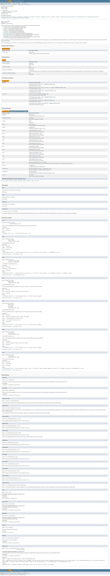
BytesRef (39, 90)
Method (15, 4)
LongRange (63, 16)
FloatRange (43, 16)
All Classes (24, 3)
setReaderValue (32, 152)
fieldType (31, 117)
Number (3, 124)
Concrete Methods (23, 111)
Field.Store (31, 52)
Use (12, 1)
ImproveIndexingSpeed (40, 412)
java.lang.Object (4, 10)
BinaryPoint (13, 16)
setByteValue (31, 136)
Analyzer (36, 168)
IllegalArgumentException (7, 233)
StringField (21, 17)
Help (23, 1)
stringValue (31, 165)
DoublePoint (19, 16)
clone (3, 180)
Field (9, 4)
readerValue (31, 127)
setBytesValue (32, 130)
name (30, 66)
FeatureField (32, 16)
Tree (15, 1)
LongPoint (58, 16)
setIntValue (31, 146)
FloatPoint (38, 16)
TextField (27, 17)
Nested (5, 4)
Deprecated (19, 1)
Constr (11, 4)
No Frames (18, 3)
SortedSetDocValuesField (6, 17)
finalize (11, 180)
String (8, 66)
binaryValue (31, 114)
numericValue (31, 124)
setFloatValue (32, 143)
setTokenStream (32, 162)
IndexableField (4, 13)
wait (32, 180)
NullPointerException (6, 254)
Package (6, 1)
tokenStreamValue (32, 171)
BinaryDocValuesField (5, 16)
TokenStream (9, 69)
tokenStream (31, 69)
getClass (15, 180)
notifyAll (29, 180)
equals (6, 180)
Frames (14, 3)
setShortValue (32, 155)
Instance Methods (14, 111)
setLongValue (31, 149)
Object (6, 22)
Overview (2, 1)
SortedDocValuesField (80, 16)
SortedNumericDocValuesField (92, 16)
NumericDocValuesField (70, 16)
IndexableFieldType (48, 84)
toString (31, 174)
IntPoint (48, 16)
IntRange (53, 16)
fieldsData (31, 63)
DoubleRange (25, 16)
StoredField (15, 17)
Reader (39, 97)
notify (24, 180)
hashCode (20, 180)
